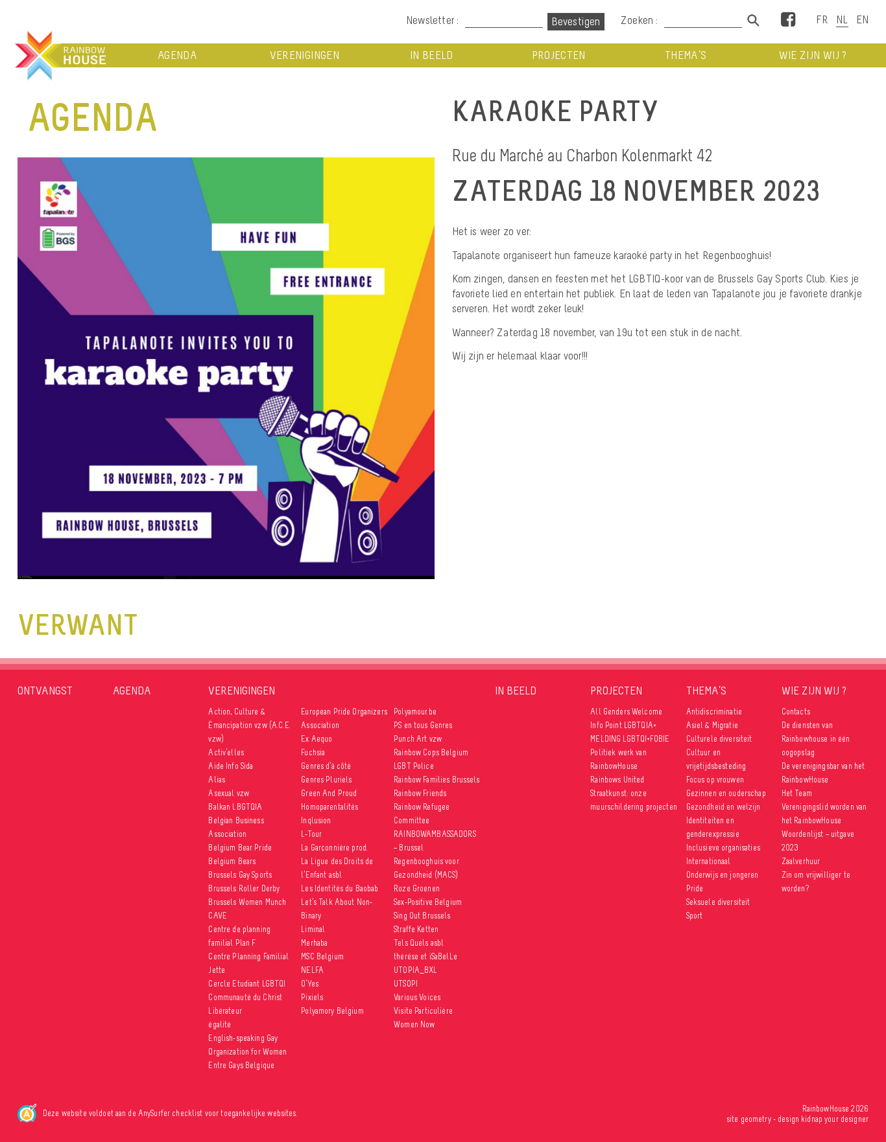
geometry (756, 1119)
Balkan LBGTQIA (235, 807)
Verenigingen (304, 55)
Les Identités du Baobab (339, 888)
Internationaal (708, 861)
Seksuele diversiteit (718, 902)
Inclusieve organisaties (723, 847)
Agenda (177, 55)
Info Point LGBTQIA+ (623, 725)
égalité (219, 1024)
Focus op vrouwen (715, 779)
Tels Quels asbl (419, 943)
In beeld (431, 55)
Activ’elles (226, 752)
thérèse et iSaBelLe (425, 956)
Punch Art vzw (418, 739)
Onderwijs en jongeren (722, 875)
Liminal (313, 929)
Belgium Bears (232, 861)
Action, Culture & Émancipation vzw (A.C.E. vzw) (249, 725)
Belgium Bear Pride (240, 847)
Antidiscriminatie (714, 711)
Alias (216, 779)
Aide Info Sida (230, 766)
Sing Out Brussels (422, 915)
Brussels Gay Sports (240, 875)
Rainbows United (617, 779)
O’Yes (309, 983)
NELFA (312, 970)
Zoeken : (641, 20)
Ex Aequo (316, 739)
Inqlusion (316, 820)
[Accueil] (59, 56)
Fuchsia (313, 752)
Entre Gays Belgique (241, 1065)
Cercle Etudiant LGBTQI (246, 983)
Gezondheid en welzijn (723, 807)
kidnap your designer (834, 1119)
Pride (695, 888)
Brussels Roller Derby (244, 888)
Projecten (559, 55)
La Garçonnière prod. (334, 847)
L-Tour (311, 834)
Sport (694, 915)
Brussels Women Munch (247, 902)
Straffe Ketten (416, 929)
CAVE (217, 915)
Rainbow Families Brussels (437, 779)
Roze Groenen (417, 888)
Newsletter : (432, 20)
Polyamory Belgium (332, 1011)
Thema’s (685, 55)
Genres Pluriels (326, 779)
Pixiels (312, 997)
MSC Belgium (322, 956)
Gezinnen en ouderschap (726, 793)
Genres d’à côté (326, 766)
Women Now (414, 1024)
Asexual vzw (228, 793)
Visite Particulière (423, 1011)
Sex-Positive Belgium (428, 902)
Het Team (797, 793)
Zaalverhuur (801, 861)
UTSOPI (406, 983)
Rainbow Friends (420, 793)
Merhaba (314, 943)
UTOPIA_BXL (415, 970)
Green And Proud (329, 793)
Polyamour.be (415, 711)
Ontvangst (45, 690)
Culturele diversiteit (719, 739)
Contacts (796, 711)
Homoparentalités (329, 807)
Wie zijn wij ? (813, 55)
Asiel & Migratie (712, 725)
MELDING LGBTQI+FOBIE (629, 739)
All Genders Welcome (626, 711)
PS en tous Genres (423, 725)
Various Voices (417, 997)
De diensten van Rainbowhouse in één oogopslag (816, 738)
